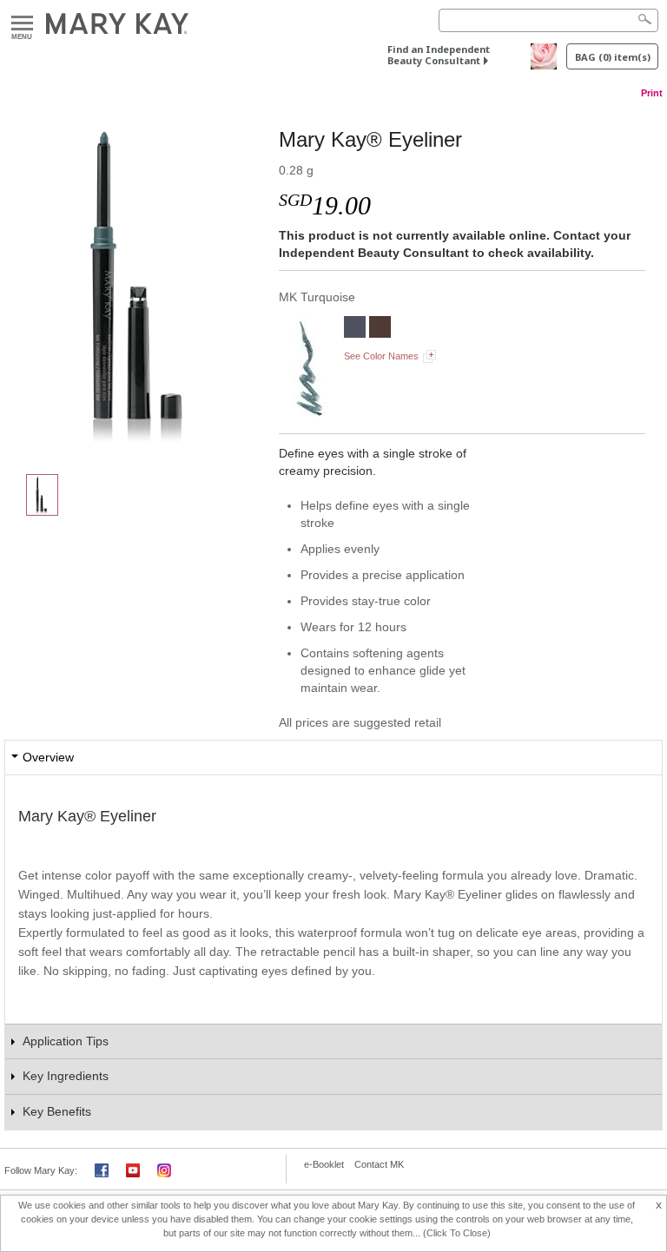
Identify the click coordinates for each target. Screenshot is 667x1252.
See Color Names (381, 356)
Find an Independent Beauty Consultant (438, 54)
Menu (22, 24)
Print (652, 93)
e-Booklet (324, 1164)
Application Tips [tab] (66, 1041)
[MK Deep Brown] (380, 329)
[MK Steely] (355, 329)
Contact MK (379, 1164)
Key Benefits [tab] (57, 1111)
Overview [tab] (48, 757)
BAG (612, 56)
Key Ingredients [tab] (66, 1076)
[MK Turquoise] (141, 283)
